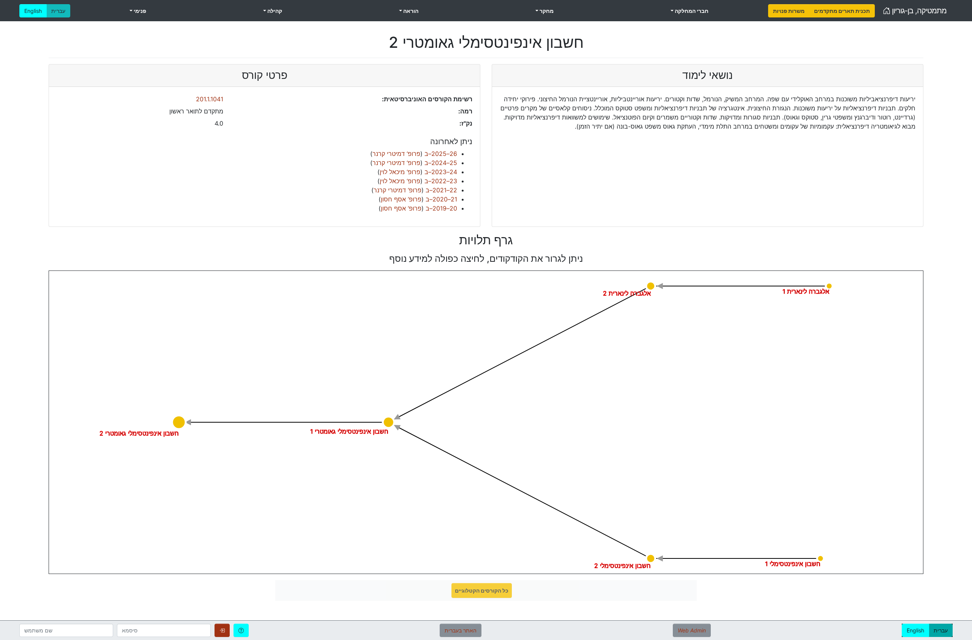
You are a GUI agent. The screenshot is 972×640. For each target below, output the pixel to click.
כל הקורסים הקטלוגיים (481, 590)
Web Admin (692, 630)
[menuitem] (788, 10)
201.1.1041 (209, 99)
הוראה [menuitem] (410, 11)
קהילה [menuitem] (274, 11)
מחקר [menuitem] (546, 11)
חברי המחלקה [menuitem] (691, 11)
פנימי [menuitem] (139, 11)
